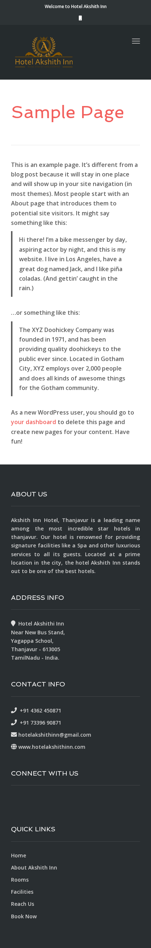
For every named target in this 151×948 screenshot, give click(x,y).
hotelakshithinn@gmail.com (54, 734)
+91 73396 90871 (39, 722)
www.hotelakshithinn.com (51, 746)
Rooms (20, 879)
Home (18, 855)
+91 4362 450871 (39, 710)
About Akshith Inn (34, 867)
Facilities (22, 891)
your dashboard (33, 422)
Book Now (24, 916)
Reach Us (22, 903)
